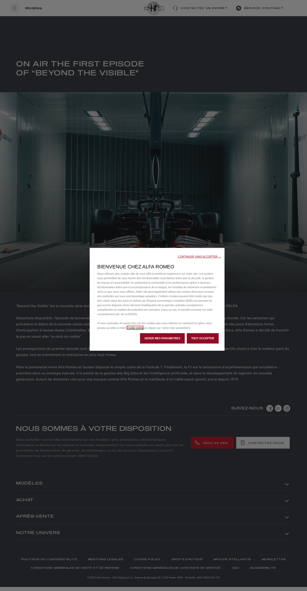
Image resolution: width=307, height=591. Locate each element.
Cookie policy (135, 328)
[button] (199, 256)
